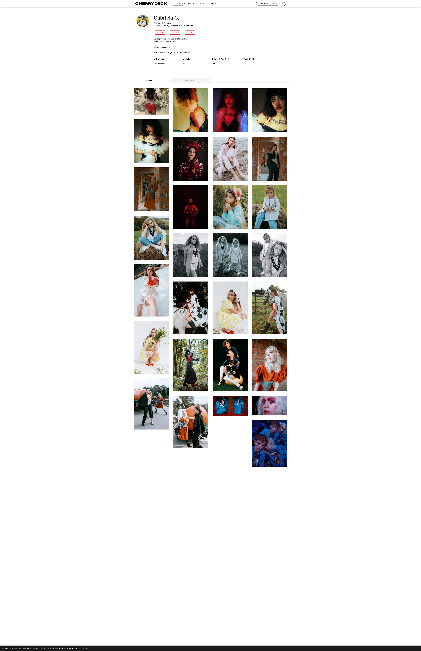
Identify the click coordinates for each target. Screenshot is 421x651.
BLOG (213, 4)
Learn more (83, 648)
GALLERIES (190, 80)
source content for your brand (63, 648)
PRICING (202, 4)
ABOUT (191, 4)
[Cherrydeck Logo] (150, 3)
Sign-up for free (9, 648)
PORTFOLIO (151, 80)
